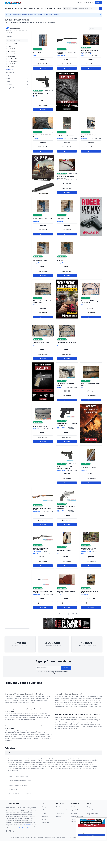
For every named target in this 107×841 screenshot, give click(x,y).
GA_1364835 (60, 594)
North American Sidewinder (65, 136)
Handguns (45, 807)
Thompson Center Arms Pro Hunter (41, 343)
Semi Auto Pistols (12, 43)
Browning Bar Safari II (63, 550)
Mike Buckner (84, 594)
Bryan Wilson (36, 511)
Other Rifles (11, 66)
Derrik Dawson (61, 180)
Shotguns (44, 813)
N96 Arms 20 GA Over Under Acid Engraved (42, 509)
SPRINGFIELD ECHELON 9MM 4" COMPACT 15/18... (67, 424)
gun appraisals (27, 824)
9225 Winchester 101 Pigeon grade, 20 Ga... (65, 177)
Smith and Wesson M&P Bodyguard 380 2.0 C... (64, 467)
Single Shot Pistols (13, 48)
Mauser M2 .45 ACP (63, 219)
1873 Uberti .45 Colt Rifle (88, 467)
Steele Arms (36, 428)
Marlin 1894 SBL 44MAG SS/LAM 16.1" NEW (40, 549)
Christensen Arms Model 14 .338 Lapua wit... (89, 592)
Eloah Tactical (61, 55)
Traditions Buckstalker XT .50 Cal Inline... (66, 52)
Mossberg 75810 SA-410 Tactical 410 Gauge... (88, 549)
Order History (60, 813)
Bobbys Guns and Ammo (86, 54)
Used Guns (45, 816)
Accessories (45, 822)
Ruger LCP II (60, 260)
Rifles (43, 810)
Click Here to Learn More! (52, 14)
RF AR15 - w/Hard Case (40, 426)
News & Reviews (28, 8)
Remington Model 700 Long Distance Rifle (89, 301)
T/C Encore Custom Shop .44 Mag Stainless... (42, 301)
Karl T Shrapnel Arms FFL (61, 427)
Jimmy (82, 387)
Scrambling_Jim (61, 138)
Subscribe (66, 668)
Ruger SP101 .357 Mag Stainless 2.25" (91, 135)
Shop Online (8, 8)
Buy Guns (59, 807)
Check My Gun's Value (53, 8)
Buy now (44, 68)
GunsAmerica (13, 803)
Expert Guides (40, 8)
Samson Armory (61, 470)
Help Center (91, 807)
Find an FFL (59, 816)
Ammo (44, 819)
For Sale (66, 8)
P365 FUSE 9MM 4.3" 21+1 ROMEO (41, 94)
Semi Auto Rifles (12, 53)
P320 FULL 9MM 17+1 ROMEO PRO (42, 135)
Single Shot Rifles (13, 63)
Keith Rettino (36, 97)
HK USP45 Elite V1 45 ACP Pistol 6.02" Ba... (66, 384)
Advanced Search (61, 810)
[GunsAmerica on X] (10, 831)
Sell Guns (98, 2)
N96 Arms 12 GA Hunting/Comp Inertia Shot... (42, 592)
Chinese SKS (37, 53)
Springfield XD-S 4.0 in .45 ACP (42, 219)
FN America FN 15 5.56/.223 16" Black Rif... (90, 384)
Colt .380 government (40, 260)
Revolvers (10, 46)
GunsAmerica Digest (25, 828)
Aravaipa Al (36, 221)
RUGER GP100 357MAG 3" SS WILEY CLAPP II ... (66, 507)
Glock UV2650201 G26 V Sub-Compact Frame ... (90, 51)
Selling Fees (74, 813)
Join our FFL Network (77, 816)
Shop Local (18, 8)
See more (8, 69)
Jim (34, 304)
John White (84, 470)
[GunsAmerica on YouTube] (13, 831)
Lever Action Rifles (13, 58)
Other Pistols (11, 51)
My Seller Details (76, 810)
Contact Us (90, 810)
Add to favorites (45, 64)
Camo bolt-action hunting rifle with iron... (66, 343)
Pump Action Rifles (13, 61)
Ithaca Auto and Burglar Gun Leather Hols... (66, 592)
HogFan (59, 553)
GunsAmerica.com (23, 837)
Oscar (34, 55)
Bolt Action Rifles (12, 56)
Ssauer (59, 387)
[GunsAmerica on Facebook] (6, 831)
